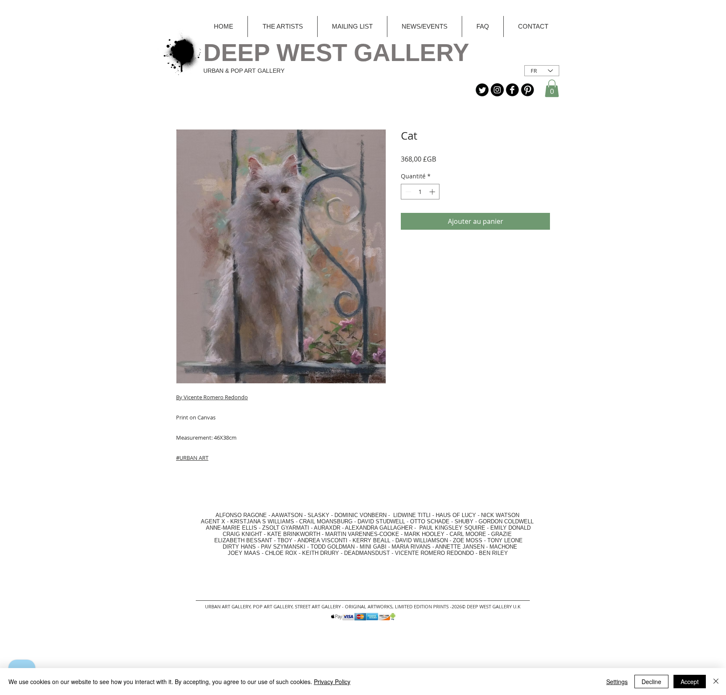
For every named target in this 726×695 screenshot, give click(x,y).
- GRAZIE (499, 534)
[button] (551, 88)
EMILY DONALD (510, 528)
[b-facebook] (512, 89)
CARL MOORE (468, 534)
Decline (651, 681)
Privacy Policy (332, 681)
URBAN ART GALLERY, (228, 606)
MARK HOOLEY (424, 534)
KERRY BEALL (371, 540)
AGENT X (210, 521)
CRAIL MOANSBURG (325, 521)
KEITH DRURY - (323, 553)
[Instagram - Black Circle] (497, 89)
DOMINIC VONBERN (360, 515)
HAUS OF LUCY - (457, 515)
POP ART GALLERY (272, 606)
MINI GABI (373, 547)
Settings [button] (617, 681)
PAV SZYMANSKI (284, 547)
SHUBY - (467, 521)
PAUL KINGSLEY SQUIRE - (454, 528)
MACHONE (503, 547)
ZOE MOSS (467, 540)
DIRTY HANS (239, 547)
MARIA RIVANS (412, 547)
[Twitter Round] (482, 89)
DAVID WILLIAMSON (421, 540)
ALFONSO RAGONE (231, 515)
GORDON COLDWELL (506, 521)
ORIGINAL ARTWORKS (368, 606)
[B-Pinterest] (527, 89)
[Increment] (433, 191)
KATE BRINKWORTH (293, 534)
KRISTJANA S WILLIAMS (262, 521)
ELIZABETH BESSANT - (236, 540)
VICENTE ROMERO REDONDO (434, 553)
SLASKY (319, 515)
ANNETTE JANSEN (460, 547)
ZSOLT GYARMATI (285, 528)
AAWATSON (286, 515)
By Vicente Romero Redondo (212, 397)
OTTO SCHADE (430, 521)
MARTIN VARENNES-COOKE (362, 534)
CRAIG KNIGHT (243, 534)
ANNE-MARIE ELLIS (231, 528)
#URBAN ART (192, 458)
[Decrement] (407, 191)
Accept (690, 681)
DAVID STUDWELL (381, 521)
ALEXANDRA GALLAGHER (379, 528)
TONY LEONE (505, 540)
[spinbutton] (420, 191)
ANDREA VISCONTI (322, 540)
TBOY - (287, 540)
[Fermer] (716, 681)
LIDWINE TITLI (412, 515)
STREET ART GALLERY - (320, 606)
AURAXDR (327, 528)
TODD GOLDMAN (332, 547)
